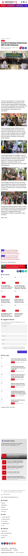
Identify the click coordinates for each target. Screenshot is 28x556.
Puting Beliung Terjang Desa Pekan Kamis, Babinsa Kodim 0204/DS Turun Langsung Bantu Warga (7, 315)
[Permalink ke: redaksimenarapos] (2, 48)
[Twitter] (20, 271)
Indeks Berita (4, 531)
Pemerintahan (4, 509)
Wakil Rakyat (4, 505)
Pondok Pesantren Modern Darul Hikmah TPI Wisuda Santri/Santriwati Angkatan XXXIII (16, 477)
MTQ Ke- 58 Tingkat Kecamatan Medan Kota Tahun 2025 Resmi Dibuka (15, 461)
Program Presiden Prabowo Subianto (11, 253)
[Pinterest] (7, 543)
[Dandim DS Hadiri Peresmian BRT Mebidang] (21, 308)
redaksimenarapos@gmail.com (10, 497)
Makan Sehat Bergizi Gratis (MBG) (10, 252)
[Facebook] (18, 271)
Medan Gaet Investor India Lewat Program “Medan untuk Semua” (15, 467)
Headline (3, 507)
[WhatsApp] (26, 271)
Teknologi (3, 511)
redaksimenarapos (8, 47)
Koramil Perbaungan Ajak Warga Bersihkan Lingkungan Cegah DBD (20, 287)
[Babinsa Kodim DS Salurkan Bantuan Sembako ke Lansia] (21, 294)
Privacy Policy (4, 535)
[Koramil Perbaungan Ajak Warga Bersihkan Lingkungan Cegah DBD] (21, 280)
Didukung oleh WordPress (7, 552)
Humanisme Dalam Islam (13, 472)
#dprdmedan (6, 523)
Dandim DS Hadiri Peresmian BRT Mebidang (19, 315)
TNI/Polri (2, 40)
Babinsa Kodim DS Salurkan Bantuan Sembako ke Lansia (19, 301)
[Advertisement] (14, 22)
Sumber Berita (12, 262)
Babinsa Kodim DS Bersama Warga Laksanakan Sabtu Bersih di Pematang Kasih (6, 301)
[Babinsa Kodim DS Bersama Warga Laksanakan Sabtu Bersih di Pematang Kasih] (7, 294)
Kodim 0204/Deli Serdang (12, 250)
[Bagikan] (26, 48)
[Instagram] (12, 543)
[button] (21, 2)
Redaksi (3, 537)
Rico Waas (5, 521)
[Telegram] (23, 271)
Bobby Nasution (6, 519)
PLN (3, 525)
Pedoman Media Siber (6, 533)
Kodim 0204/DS (6, 517)
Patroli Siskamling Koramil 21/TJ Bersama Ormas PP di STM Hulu (7, 287)
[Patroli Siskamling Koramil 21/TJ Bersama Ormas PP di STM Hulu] (7, 280)
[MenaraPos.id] (9, 2)
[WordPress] (10, 543)
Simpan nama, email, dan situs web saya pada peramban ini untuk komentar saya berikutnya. (14, 347)
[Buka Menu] (24, 2)
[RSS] (15, 543)
